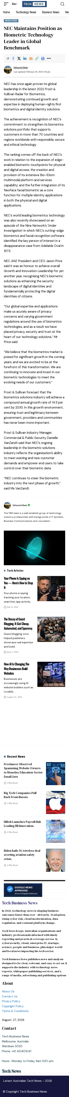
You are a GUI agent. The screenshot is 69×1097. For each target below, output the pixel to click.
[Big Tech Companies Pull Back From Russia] (55, 802)
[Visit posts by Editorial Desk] (8, 70)
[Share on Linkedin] (25, 58)
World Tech (11, 21)
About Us (8, 991)
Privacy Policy (11, 1001)
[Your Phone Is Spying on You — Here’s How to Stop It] (51, 588)
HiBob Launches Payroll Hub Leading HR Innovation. (22, 824)
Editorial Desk (21, 67)
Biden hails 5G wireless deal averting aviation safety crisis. (22, 855)
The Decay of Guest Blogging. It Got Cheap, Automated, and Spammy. (18, 624)
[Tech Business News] (34, 4)
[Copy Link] (36, 58)
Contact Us (10, 996)
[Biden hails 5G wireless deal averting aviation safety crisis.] (55, 860)
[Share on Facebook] (13, 58)
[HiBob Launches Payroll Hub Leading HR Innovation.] (55, 831)
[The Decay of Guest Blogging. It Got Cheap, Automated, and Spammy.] (51, 629)
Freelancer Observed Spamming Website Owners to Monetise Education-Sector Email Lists (23, 770)
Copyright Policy (13, 1006)
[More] (48, 58)
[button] (7, 4)
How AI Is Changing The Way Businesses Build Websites (16, 669)
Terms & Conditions (15, 1011)
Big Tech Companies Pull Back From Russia (20, 795)
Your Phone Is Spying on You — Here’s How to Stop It (18, 583)
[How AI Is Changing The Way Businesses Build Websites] (51, 674)
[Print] (42, 58)
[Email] (31, 58)
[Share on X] (19, 58)
